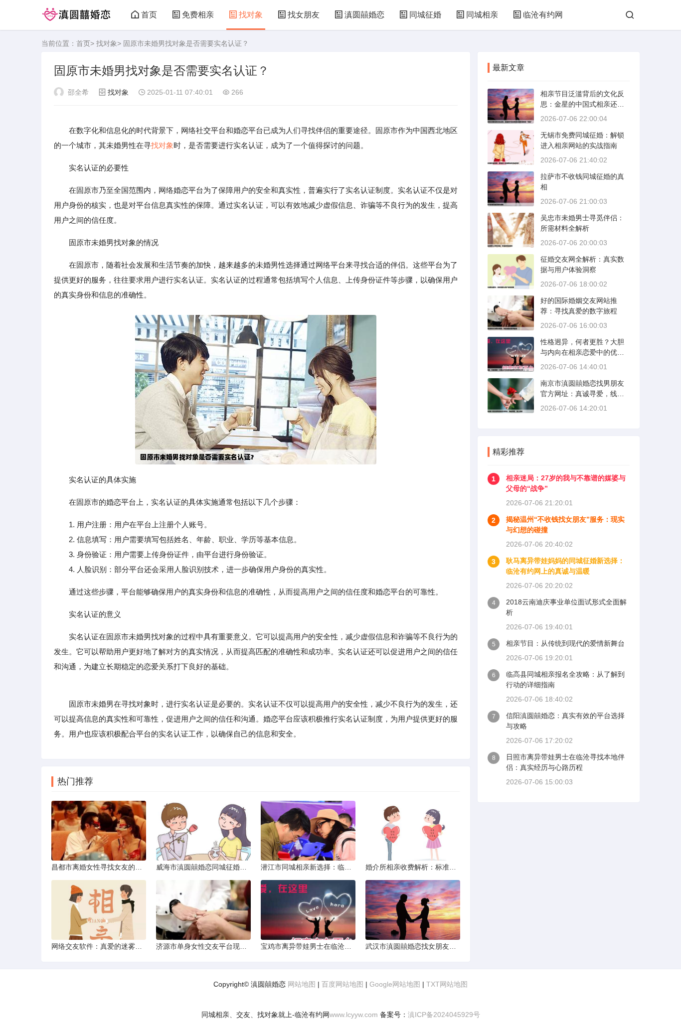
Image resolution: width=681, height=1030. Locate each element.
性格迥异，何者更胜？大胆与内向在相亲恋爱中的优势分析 (582, 352)
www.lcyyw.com (354, 1015)
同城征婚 (425, 14)
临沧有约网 (543, 14)
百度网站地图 (342, 984)
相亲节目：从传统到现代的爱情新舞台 (565, 643)
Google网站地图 (394, 984)
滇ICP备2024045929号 (444, 1015)
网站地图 (302, 984)
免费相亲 (198, 14)
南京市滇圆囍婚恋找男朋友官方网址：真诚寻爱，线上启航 (582, 393)
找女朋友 (304, 14)
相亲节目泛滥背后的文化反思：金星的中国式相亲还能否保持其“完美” (582, 104)
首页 (149, 14)
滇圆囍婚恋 (364, 14)
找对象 (251, 14)
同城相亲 (482, 14)
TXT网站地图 (447, 984)
